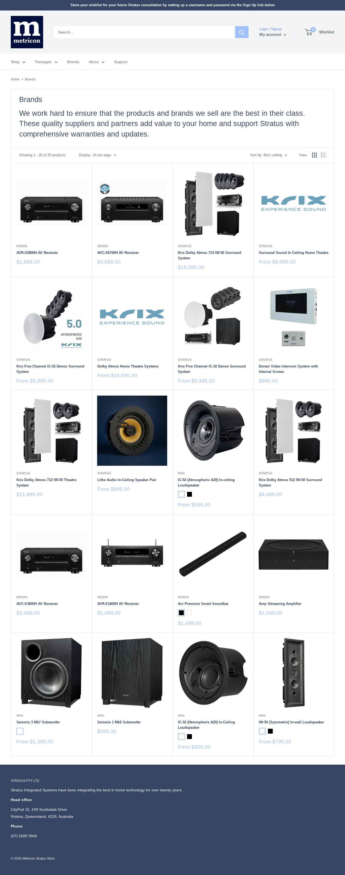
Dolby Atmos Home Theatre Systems (127, 366)
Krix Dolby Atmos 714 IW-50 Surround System (209, 255)
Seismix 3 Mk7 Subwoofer (38, 722)
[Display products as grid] (314, 155)
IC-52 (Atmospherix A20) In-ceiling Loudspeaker (206, 482)
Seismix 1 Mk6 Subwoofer (119, 722)
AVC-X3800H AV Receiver (37, 604)
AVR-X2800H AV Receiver (37, 253)
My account (270, 34)
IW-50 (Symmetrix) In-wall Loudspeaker (291, 722)
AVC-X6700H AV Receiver (118, 253)
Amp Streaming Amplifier (280, 604)
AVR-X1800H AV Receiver (118, 604)
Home (15, 79)
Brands (73, 62)
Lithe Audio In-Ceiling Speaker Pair (126, 480)
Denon (21, 246)
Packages (43, 62)
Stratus (184, 246)
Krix (181, 473)
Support (120, 62)
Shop (15, 62)
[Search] (242, 32)
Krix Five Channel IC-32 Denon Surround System (212, 369)
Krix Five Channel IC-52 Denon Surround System (50, 369)
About (94, 62)
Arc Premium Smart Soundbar (203, 604)
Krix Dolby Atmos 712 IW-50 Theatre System (46, 482)
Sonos (183, 597)
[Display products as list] (323, 155)
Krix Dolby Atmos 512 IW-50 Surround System (290, 482)
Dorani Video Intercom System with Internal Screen (288, 369)
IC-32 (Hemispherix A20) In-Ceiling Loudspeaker (206, 725)
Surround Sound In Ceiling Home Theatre (293, 253)
